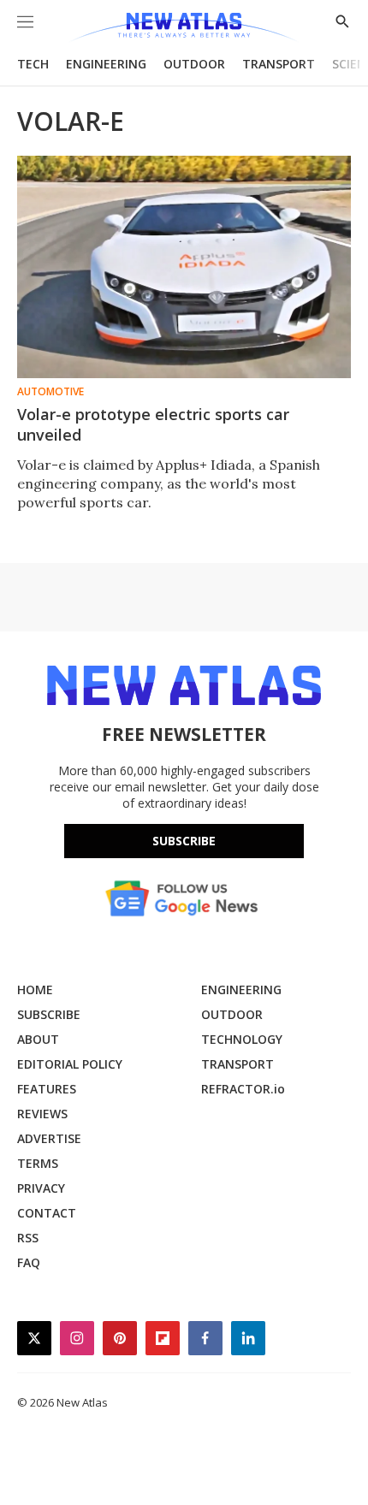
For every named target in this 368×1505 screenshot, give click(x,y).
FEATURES (46, 1089)
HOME (35, 989)
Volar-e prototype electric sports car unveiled (153, 424)
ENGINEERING (106, 64)
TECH (33, 64)
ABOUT (38, 1039)
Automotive (50, 392)
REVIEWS (42, 1113)
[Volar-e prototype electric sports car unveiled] (184, 267)
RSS (28, 1237)
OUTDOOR (194, 64)
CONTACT (46, 1213)
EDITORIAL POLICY (69, 1064)
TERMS (37, 1163)
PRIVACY (41, 1188)
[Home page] (183, 28)
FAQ (28, 1262)
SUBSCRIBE (48, 1014)
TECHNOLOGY (241, 1039)
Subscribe (184, 840)
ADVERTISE (49, 1138)
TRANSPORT (278, 64)
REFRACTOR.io (243, 1089)
